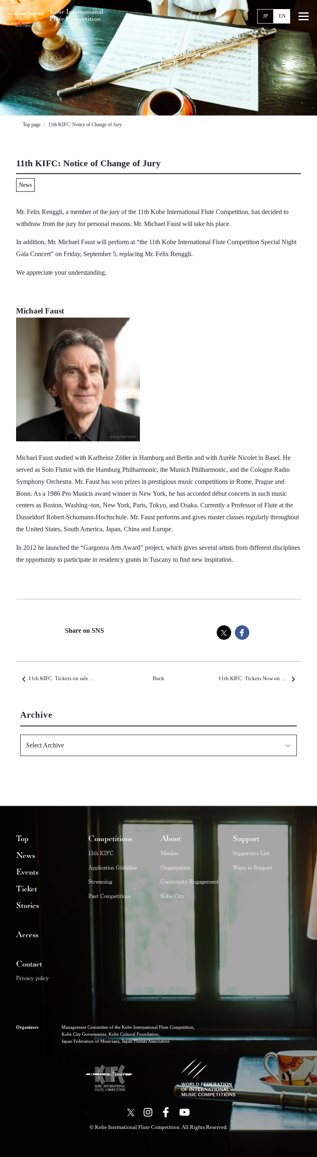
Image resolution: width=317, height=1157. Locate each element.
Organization (175, 867)
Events (27, 872)
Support (246, 838)
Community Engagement (190, 881)
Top (22, 838)
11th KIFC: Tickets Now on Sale (254, 678)
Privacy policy (32, 978)
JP (265, 16)
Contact (29, 963)
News (25, 184)
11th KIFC (101, 853)
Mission (169, 853)
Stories (27, 905)
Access (27, 934)
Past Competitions (109, 896)
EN (282, 16)
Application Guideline (112, 867)
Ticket (26, 888)
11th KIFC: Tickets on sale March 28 (69, 678)
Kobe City (172, 896)
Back (158, 678)
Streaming (100, 881)
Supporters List (251, 853)
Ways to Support (252, 867)
